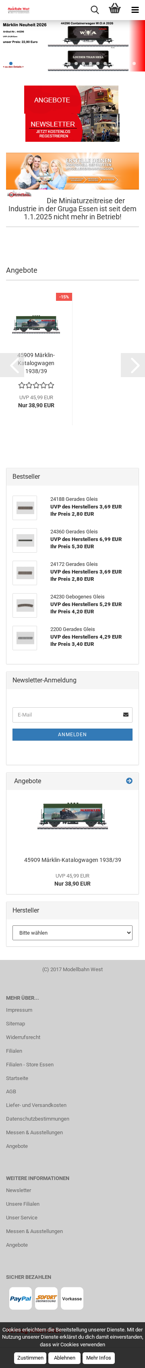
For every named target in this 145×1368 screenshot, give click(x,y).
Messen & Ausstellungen (34, 1132)
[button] (12, 365)
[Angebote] (71, 99)
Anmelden (72, 734)
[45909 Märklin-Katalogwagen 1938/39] (72, 821)
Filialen (14, 1051)
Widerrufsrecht (23, 1037)
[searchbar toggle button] (95, 10)
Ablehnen (64, 1358)
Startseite (17, 1078)
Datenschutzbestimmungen (37, 1119)
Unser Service (21, 1218)
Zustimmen (30, 1358)
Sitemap (15, 1024)
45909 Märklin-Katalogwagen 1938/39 (36, 363)
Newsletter (18, 1190)
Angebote (17, 1146)
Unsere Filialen (22, 1204)
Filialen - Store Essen (30, 1065)
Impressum (19, 1010)
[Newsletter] (72, 127)
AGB (11, 1091)
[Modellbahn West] (16, 10)
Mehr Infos (98, 1358)
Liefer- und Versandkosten (36, 1105)
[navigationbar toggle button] (135, 10)
